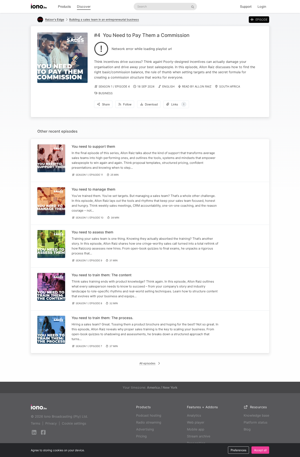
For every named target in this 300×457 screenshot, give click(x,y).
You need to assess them (92, 232)
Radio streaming (148, 422)
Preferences (238, 450)
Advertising (145, 429)
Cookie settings (74, 423)
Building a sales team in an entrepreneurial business (104, 19)
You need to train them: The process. (102, 318)
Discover (84, 6)
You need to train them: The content (101, 275)
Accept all (260, 450)
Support (245, 6)
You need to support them (93, 146)
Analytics (194, 415)
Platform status (255, 422)
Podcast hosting (148, 415)
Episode (262, 19)
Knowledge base (256, 415)
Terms (35, 423)
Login (262, 6)
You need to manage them (93, 189)
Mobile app (195, 429)
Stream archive (198, 436)
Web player (195, 422)
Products (64, 6)
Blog (247, 429)
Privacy (51, 423)
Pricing (141, 436)
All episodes (147, 363)
